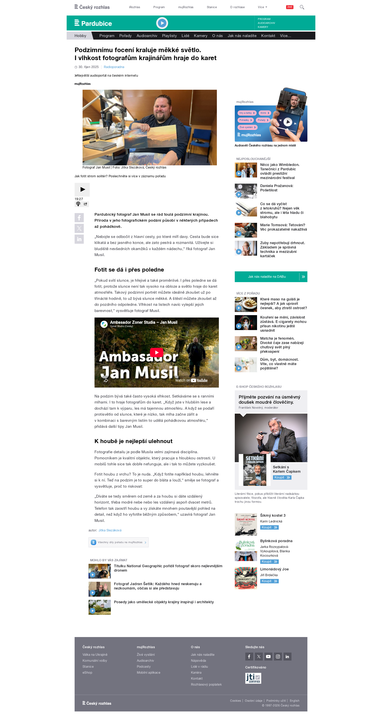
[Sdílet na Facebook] (79, 217)
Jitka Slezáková (132, 167)
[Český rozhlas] (92, 7)
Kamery (263, 27)
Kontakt (268, 35)
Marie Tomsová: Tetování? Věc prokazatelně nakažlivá (283, 227)
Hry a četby (246, 113)
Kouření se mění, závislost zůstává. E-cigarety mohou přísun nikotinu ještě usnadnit (283, 323)
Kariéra (196, 672)
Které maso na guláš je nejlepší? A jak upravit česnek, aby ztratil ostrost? (283, 303)
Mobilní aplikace (149, 672)
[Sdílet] (85, 204)
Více (285, 35)
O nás (217, 35)
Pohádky (244, 120)
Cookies (235, 700)
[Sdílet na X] (79, 228)
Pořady (125, 35)
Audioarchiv (266, 23)
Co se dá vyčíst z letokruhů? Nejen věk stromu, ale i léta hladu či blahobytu (282, 210)
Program (159, 7)
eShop (87, 672)
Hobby (80, 35)
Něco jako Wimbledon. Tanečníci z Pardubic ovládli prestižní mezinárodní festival (280, 171)
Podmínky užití (276, 700)
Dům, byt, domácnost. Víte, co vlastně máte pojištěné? (279, 363)
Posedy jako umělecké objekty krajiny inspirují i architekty (164, 602)
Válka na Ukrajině (95, 655)
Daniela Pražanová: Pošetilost (276, 188)
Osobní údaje (254, 700)
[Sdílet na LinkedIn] (79, 239)
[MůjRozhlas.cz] (83, 84)
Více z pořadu (248, 293)
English (294, 700)
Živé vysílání (246, 127)
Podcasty (144, 666)
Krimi (263, 113)
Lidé (185, 35)
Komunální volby (95, 661)
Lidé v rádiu (199, 666)
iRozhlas (134, 7)
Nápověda (198, 661)
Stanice (212, 7)
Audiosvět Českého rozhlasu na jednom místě (265, 145)
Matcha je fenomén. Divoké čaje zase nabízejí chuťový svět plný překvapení (282, 345)
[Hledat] (302, 7)
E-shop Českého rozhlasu (259, 387)
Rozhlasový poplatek (206, 684)
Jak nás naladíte (242, 35)
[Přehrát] (82, 190)
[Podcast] (78, 204)
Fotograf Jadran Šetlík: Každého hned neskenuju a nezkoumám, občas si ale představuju (158, 586)
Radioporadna (114, 67)
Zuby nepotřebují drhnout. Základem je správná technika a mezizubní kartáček (282, 249)
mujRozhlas (186, 7)
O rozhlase (237, 7)
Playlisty (169, 35)
